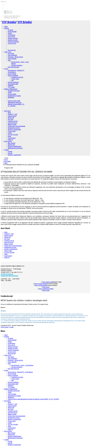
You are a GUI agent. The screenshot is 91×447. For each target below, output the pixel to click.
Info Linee (10, 119)
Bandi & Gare (11, 145)
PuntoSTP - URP (12, 114)
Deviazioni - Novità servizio (15, 57)
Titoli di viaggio (12, 94)
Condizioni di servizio (17, 77)
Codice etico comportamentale (16, 126)
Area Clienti (7, 111)
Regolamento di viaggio (14, 96)
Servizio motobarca (16, 65)
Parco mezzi (11, 37)
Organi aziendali (12, 31)
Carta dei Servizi (12, 123)
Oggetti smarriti (12, 116)
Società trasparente (13, 42)
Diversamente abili (13, 84)
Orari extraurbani (12, 55)
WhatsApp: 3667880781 (11, 17)
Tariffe (9, 92)
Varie (9, 60)
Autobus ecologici (13, 38)
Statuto (10, 33)
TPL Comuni (11, 87)
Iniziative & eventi (13, 40)
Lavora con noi (12, 43)
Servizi (6, 69)
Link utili (10, 153)
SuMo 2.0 (10, 140)
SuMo (9, 136)
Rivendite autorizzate (14, 91)
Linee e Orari (7, 52)
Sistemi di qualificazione (14, 146)
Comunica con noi (13, 121)
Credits (10, 133)
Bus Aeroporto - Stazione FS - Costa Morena (20, 372)
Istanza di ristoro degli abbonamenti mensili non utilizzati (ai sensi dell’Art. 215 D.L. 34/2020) (16, 103)
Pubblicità (10, 85)
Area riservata (12, 50)
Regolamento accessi (14, 128)
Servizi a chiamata (13, 75)
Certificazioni (11, 35)
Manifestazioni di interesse (15, 148)
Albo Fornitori (11, 143)
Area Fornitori (8, 141)
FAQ (12, 80)
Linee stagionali (12, 58)
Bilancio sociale (12, 124)
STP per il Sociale (13, 134)
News (9, 113)
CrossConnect (12, 138)
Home (6, 26)
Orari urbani (11, 53)
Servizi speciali (12, 74)
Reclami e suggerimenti (14, 129)
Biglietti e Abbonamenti (10, 89)
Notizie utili (11, 118)
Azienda (6, 28)
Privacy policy (15, 79)
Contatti (6, 150)
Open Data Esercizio (13, 67)
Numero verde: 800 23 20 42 (12, 16)
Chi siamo (10, 30)
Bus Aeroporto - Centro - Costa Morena (22, 365)
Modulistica (11, 97)
